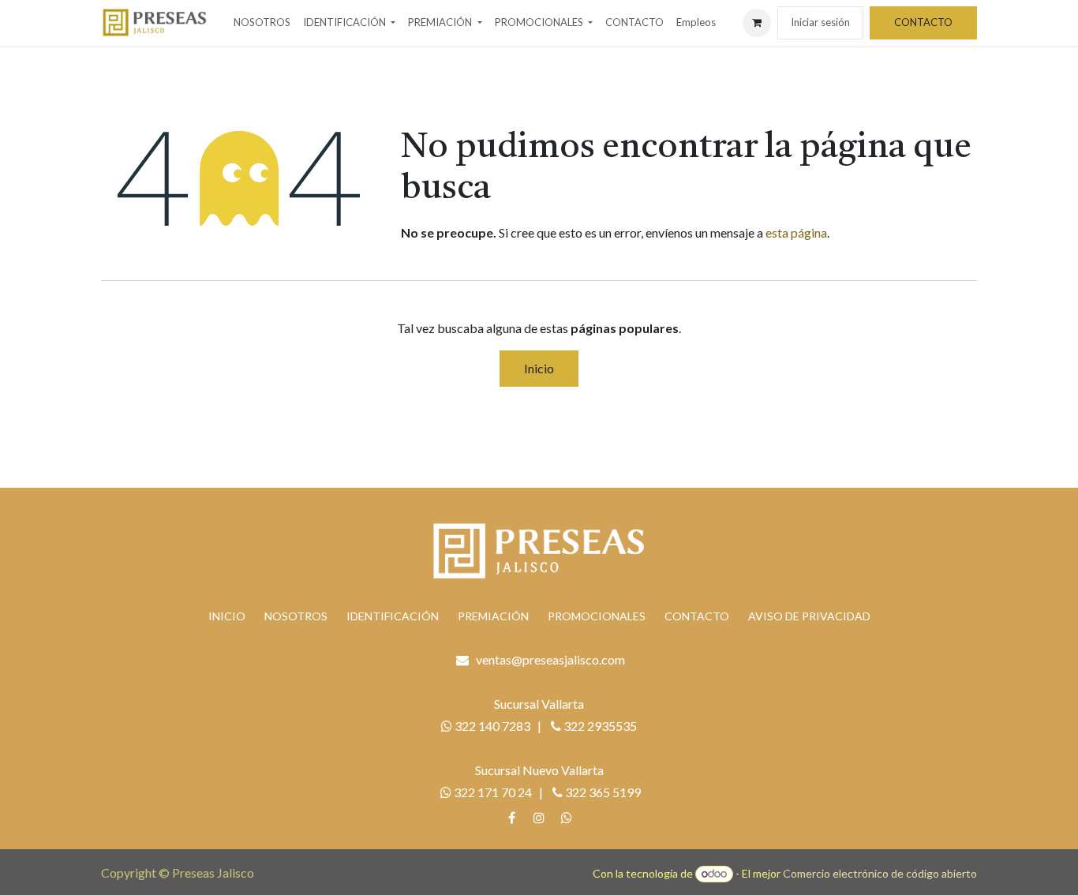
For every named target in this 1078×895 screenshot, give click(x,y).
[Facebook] (511, 817)
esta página (796, 232)
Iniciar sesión (820, 22)
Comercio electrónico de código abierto (880, 873)
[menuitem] (262, 23)
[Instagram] (539, 817)
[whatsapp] (566, 817)
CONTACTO (923, 22)
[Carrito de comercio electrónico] (757, 23)
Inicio (539, 368)
